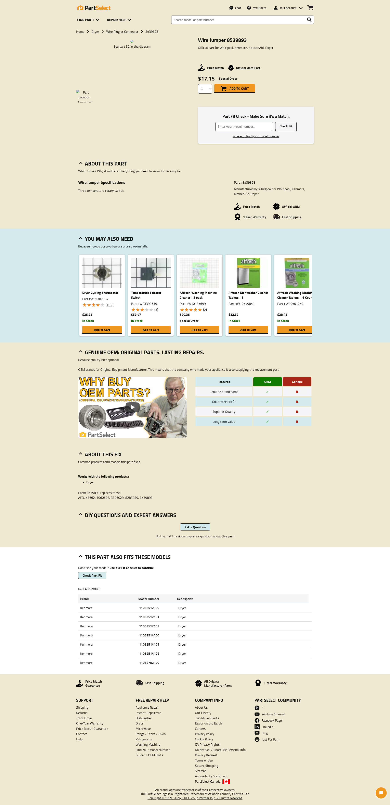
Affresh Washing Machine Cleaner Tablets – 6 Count (295, 295)
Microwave (143, 728)
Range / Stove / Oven (151, 734)
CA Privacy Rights (207, 744)
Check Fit (286, 126)
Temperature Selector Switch (146, 295)
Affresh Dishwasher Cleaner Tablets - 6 (248, 295)
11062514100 (149, 635)
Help (79, 739)
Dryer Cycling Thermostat (100, 292)
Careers (200, 728)
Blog (265, 733)
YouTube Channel (273, 714)
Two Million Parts (207, 718)
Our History (203, 712)
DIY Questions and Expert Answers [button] (130, 515)
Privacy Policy (204, 734)
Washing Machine (148, 744)
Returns (81, 712)
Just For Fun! (270, 739)
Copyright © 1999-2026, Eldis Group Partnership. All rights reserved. (195, 798)
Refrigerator (144, 739)
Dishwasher (144, 718)
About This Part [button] (106, 163)
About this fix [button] (103, 454)
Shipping (82, 707)
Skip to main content (195, 25)
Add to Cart (239, 88)
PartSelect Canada (207, 781)
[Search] (309, 20)
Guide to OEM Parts (149, 755)
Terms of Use (204, 760)
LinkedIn (267, 726)
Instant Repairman (148, 712)
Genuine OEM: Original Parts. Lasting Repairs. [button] (144, 352)
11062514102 (149, 653)
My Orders (259, 7)
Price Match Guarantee (92, 728)
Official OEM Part (248, 67)
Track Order (84, 718)
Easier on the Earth (208, 723)
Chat (238, 7)
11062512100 (149, 607)
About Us (201, 707)
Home (80, 31)
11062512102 (149, 626)
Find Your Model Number (153, 749)
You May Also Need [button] (109, 239)
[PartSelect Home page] (93, 7)
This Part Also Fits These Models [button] (128, 557)
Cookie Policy (204, 739)
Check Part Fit (92, 575)
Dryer (95, 31)
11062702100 (149, 662)
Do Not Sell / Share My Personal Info (220, 749)
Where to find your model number (256, 136)
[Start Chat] (381, 792)
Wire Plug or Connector (122, 31)
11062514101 (149, 644)
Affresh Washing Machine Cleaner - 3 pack (198, 295)
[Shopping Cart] (310, 8)
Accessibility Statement (211, 776)
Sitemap (200, 771)
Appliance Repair (147, 707)
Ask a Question (195, 527)
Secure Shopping (206, 765)
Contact (81, 734)
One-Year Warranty (89, 723)
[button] (89, 19)
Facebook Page (272, 720)
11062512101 (149, 616)
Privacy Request (206, 755)
